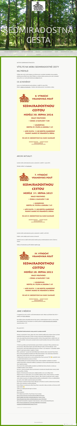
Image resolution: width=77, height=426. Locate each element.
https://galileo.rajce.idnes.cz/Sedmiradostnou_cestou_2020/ (31, 397)
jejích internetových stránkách (50, 321)
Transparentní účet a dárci (67, 51)
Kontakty (38, 54)
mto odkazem (26, 316)
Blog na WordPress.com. (38, 422)
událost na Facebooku (25, 87)
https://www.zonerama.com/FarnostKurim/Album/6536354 (30, 395)
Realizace (38, 51)
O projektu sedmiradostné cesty (11, 51)
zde (39, 244)
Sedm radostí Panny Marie (27, 51)
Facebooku (28, 166)
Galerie (56, 51)
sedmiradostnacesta (27, 407)
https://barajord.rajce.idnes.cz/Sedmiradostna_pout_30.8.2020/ (32, 399)
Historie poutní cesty (47, 51)
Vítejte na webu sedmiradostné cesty (38, 67)
